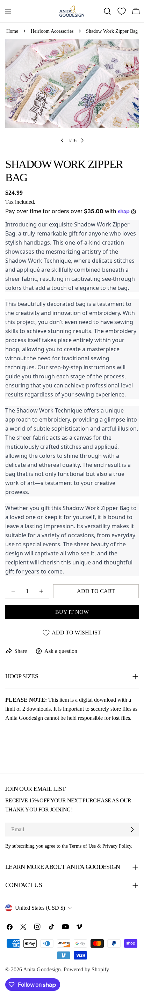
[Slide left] (62, 140)
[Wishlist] (122, 11)
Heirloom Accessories (52, 31)
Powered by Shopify (86, 969)
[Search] (107, 11)
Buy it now (72, 612)
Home (12, 31)
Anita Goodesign (42, 969)
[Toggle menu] (8, 11)
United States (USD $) (40, 908)
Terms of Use (82, 846)
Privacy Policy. (117, 846)
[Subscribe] (132, 829)
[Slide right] (82, 140)
